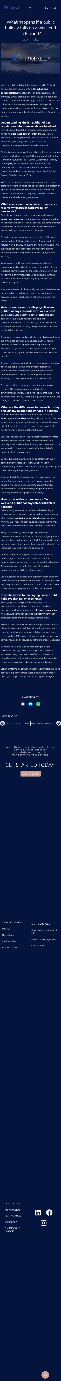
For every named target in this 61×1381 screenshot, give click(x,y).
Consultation (38, 945)
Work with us (9, 941)
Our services (40, 923)
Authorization (9, 947)
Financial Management (43, 939)
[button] (30, 7)
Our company (12, 922)
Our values (8, 935)
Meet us (6, 928)
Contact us (13, 1203)
